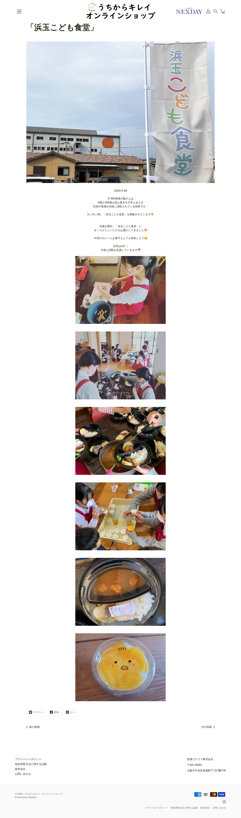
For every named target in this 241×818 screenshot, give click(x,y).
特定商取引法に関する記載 (31, 764)
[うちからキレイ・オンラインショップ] (120, 11)
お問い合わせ (23, 774)
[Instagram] (224, 801)
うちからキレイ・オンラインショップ (43, 794)
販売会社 (20, 769)
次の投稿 (206, 727)
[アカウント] (208, 11)
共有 (56, 712)
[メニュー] (19, 11)
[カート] (223, 11)
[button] (216, 11)
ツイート (38, 712)
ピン (72, 712)
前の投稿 (34, 727)
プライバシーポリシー (28, 759)
